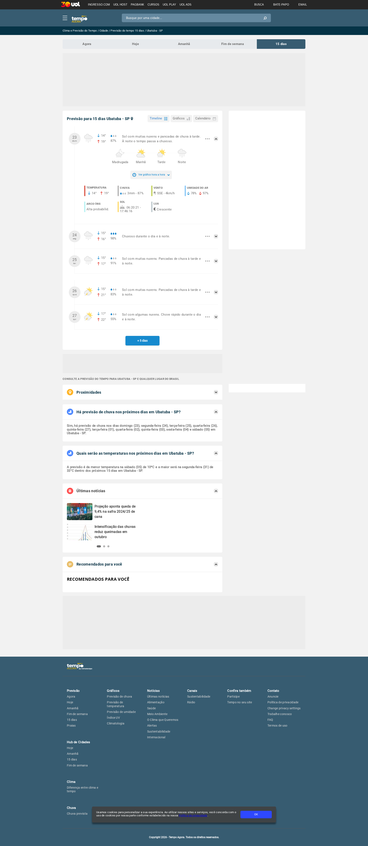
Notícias (153, 691)
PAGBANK (137, 4)
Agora (86, 44)
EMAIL (302, 4)
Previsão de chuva (119, 696)
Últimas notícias (158, 696)
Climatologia (115, 723)
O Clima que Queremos (162, 719)
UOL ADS (185, 4)
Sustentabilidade (158, 731)
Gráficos (179, 118)
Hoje (135, 44)
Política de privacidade (193, 815)
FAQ (270, 719)
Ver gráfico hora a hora (151, 174)
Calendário (203, 118)
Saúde (151, 708)
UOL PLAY (169, 4)
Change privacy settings (284, 708)
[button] (98, 546)
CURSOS (153, 4)
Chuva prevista (77, 813)
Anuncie (273, 696)
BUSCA (259, 4)
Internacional (156, 737)
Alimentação (155, 702)
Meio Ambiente (157, 714)
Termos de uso (277, 725)
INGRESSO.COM (99, 4)
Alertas (152, 725)
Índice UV (113, 717)
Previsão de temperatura (115, 704)
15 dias (281, 44)
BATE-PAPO (281, 4)
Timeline (156, 118)
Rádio (191, 702)
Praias (71, 725)
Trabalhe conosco (279, 714)
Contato (273, 691)
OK (256, 814)
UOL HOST (120, 4)
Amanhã (184, 44)
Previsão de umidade (121, 712)
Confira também (239, 691)
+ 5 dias (142, 340)
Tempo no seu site (239, 702)
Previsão (73, 691)
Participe (233, 696)
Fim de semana (232, 44)
